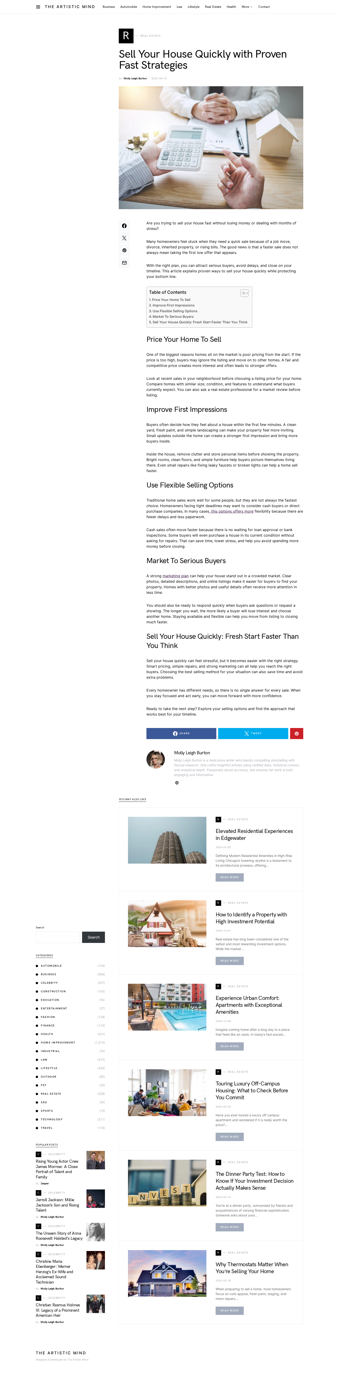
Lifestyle (49, 1068)
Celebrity (49, 983)
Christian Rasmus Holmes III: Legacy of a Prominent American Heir (58, 1310)
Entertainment (54, 1008)
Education (50, 1000)
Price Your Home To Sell (171, 300)
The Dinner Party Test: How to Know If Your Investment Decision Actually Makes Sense (255, 1181)
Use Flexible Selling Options (175, 311)
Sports (47, 1111)
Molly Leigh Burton (135, 78)
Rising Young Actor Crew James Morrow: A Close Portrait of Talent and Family (57, 1169)
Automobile (51, 966)
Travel (47, 1128)
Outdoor (48, 1077)
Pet (44, 1085)
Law (44, 1059)
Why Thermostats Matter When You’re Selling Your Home (252, 1268)
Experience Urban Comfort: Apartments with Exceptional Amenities (249, 1005)
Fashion (48, 1017)
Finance (48, 1025)
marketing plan (176, 576)
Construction (53, 991)
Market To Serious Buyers (173, 316)
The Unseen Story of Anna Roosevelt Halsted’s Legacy (59, 1236)
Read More (229, 877)
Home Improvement (58, 1042)
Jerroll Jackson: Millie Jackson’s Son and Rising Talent (57, 1205)
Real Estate (51, 1094)
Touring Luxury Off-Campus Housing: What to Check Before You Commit (252, 1090)
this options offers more (231, 511)
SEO (44, 1102)
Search (40, 927)
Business (48, 974)
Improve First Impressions (174, 305)
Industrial (50, 1051)
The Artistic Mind (70, 6)
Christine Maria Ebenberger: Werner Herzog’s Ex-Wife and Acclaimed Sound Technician (54, 1272)
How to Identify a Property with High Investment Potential (251, 918)
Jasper (45, 1183)
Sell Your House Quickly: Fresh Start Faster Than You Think (200, 322)
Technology (52, 1119)
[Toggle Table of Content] (242, 293)
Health (47, 1034)
